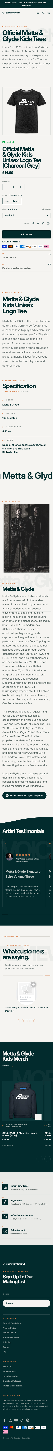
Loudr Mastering (10, 1376)
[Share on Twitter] (38, 223)
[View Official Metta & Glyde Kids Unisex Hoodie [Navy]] (22, 1114)
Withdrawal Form (11, 1337)
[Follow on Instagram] (10, 1420)
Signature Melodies (12, 1381)
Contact (6, 1347)
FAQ (4, 1352)
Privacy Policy (9, 1328)
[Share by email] (48, 223)
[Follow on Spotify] (28, 1420)
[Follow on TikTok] (22, 1420)
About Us (7, 1366)
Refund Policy (9, 1332)
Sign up (9, 1303)
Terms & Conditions (12, 1323)
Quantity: (6, 181)
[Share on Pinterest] (43, 223)
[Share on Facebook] (33, 223)
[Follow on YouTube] (16, 1420)
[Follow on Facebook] (5, 1420)
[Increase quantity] (20, 187)
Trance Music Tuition (13, 1386)
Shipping (7, 1342)
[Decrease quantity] (6, 187)
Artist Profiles (9, 1371)
